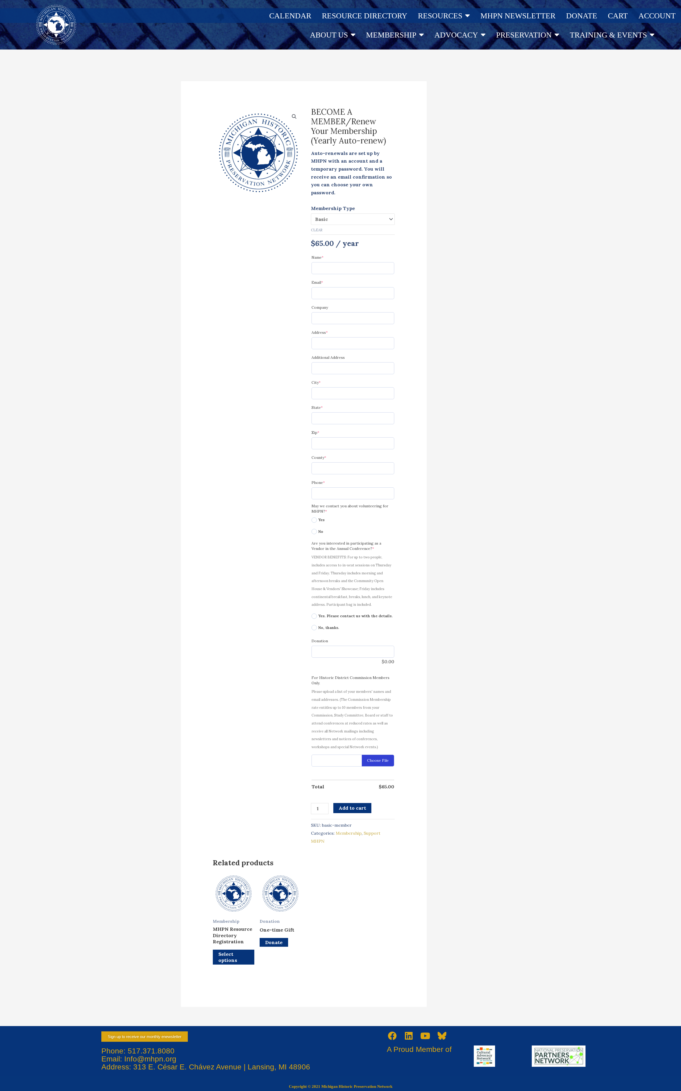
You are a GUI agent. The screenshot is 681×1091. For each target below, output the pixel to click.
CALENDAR (290, 15)
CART (618, 15)
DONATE (581, 15)
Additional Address (328, 357)
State (326, 407)
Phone (327, 482)
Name (326, 257)
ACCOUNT (657, 15)
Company (320, 307)
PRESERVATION (524, 35)
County (328, 457)
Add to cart (352, 808)
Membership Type (333, 208)
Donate (274, 942)
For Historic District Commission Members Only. (350, 680)
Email (326, 282)
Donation (320, 641)
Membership (349, 833)
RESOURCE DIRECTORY (364, 15)
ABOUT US (329, 35)
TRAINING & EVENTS (608, 35)
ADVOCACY (456, 35)
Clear (316, 230)
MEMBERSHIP (391, 35)
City (325, 382)
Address (328, 332)
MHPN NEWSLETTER (517, 15)
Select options (227, 957)
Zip (324, 432)
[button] (294, 116)
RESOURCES (440, 15)
